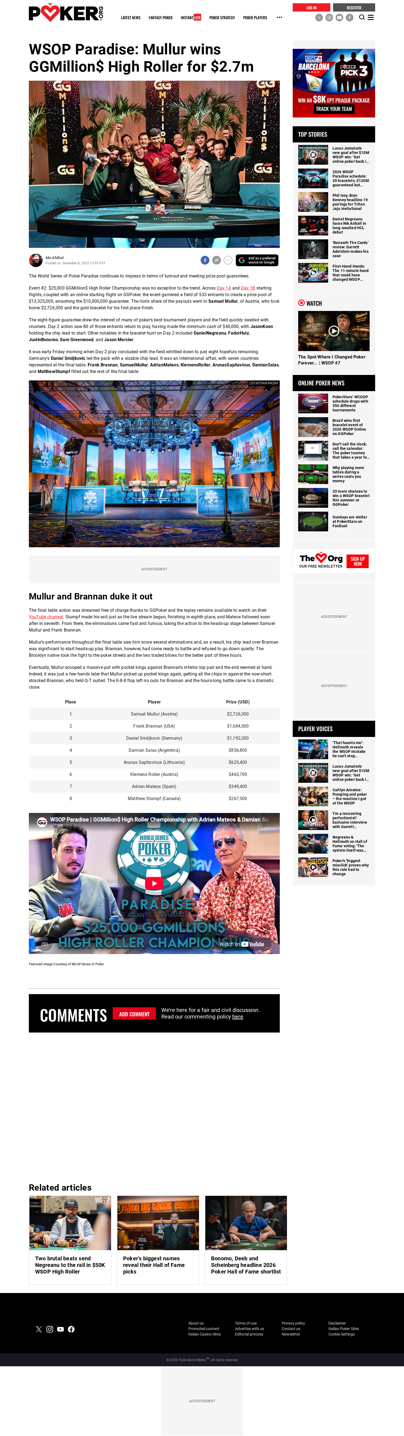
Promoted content (203, 1328)
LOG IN (311, 7)
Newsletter (291, 1334)
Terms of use (246, 1323)
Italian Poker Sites (343, 1328)
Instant (191, 18)
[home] (66, 12)
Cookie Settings (341, 1334)
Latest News (130, 18)
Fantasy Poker (161, 18)
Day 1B (248, 288)
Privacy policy (293, 1323)
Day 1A (224, 288)
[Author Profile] (36, 260)
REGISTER (354, 7)
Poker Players (255, 18)
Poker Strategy (222, 18)
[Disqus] (154, 1106)
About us (196, 1323)
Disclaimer (337, 1323)
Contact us (291, 1328)
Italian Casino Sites (204, 1334)
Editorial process (249, 1334)
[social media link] (319, 17)
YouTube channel (46, 616)
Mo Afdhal (55, 258)
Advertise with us (249, 1328)
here (237, 1016)
